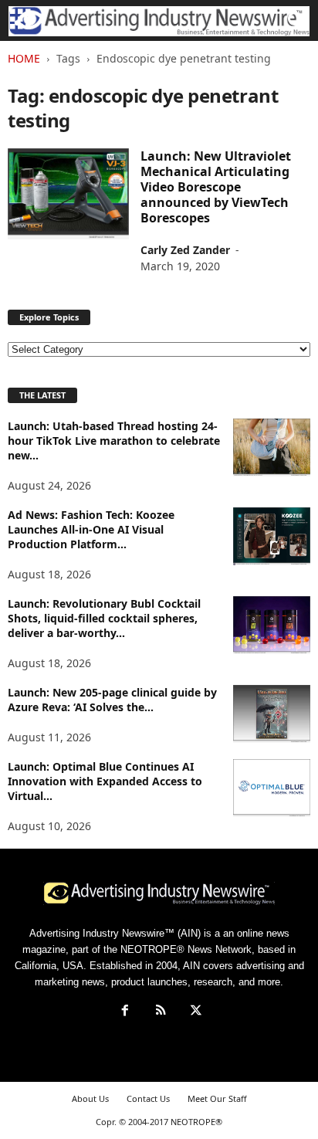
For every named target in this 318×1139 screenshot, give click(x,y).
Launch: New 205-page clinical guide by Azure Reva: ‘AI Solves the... (112, 699)
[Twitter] (194, 1012)
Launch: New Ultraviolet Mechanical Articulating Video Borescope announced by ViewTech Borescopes (215, 186)
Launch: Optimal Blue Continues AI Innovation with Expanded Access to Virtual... (105, 781)
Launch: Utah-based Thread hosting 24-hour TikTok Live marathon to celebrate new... (114, 441)
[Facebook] (125, 1012)
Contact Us (148, 1098)
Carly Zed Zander (185, 249)
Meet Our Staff (217, 1098)
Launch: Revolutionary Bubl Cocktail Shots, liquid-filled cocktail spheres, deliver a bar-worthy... (104, 618)
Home (24, 58)
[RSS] (160, 1012)
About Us (90, 1098)
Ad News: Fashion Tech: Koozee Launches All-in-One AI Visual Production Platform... (91, 529)
